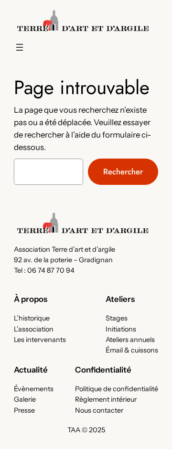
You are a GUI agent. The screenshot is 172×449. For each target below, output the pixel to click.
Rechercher (123, 171)
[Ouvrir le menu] (19, 47)
